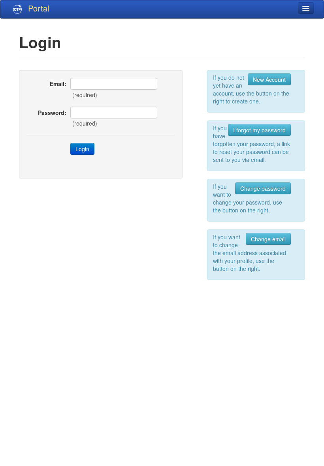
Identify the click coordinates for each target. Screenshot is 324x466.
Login (82, 149)
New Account (269, 79)
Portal (38, 8)
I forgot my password (259, 130)
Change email (268, 239)
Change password (263, 188)
